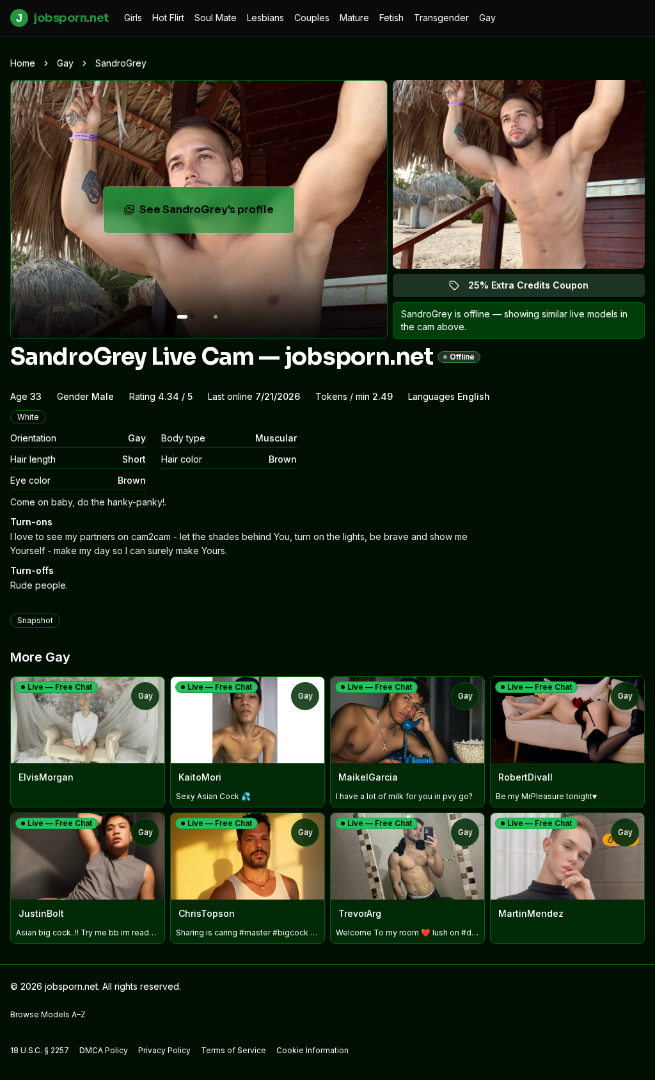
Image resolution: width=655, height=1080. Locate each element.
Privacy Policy (164, 1050)
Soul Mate (215, 17)
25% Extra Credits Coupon (535, 288)
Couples (311, 17)
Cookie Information (312, 1050)
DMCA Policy (103, 1050)
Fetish (391, 17)
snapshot (35, 620)
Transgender (441, 17)
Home (22, 63)
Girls (133, 17)
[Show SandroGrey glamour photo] (215, 317)
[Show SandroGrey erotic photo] (182, 317)
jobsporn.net (62, 18)
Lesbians (265, 17)
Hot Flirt (168, 17)
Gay (487, 17)
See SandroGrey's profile (216, 213)
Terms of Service (233, 1050)
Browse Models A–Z (48, 1014)
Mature (354, 17)
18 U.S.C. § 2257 (39, 1050)
